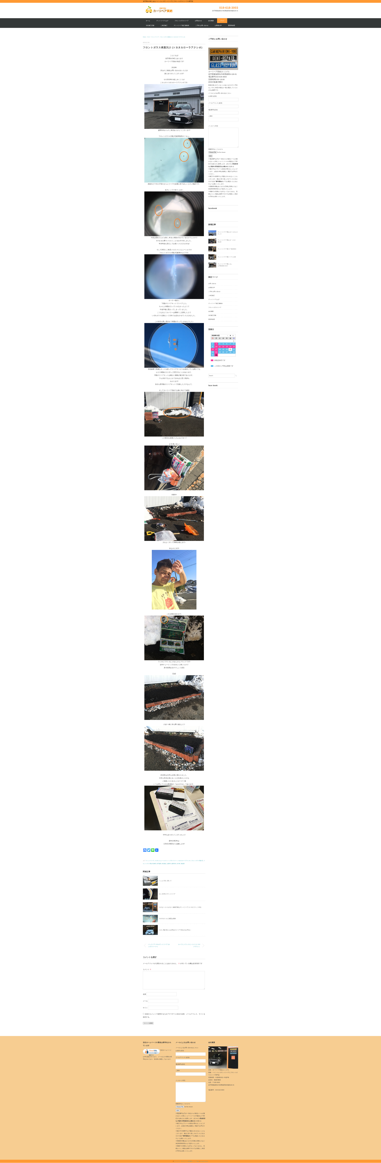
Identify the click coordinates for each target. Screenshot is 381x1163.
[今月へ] (230, 335)
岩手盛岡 (159, 863)
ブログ (222, 20)
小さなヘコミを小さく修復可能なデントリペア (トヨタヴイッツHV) (180, 907)
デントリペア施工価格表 (181, 25)
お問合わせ (198, 20)
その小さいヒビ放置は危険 (167, 918)
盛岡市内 (173, 863)
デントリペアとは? (162, 20)
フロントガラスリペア (182, 20)
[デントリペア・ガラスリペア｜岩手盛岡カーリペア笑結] (158, 7)
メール (145, 1001)
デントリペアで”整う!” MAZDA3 (227, 249)
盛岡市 (169, 863)
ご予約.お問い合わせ (201, 25)
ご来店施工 (164, 25)
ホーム (148, 20)
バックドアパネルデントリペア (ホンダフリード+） (159, 945)
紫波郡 (183, 863)
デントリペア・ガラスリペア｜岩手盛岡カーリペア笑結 (186, 1161)
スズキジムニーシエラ (161, 860)
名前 (144, 994)
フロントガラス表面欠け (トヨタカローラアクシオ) (172, 37)
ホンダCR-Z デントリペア (167, 894)
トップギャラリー (172, 860)
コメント (147, 969)
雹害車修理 (231, 25)
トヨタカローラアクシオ (183, 860)
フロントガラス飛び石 (197, 860)
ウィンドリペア (150, 860)
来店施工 (164, 863)
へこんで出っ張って (165, 880)
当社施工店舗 (150, 25)
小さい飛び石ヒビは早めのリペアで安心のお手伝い (175, 930)
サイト (145, 1008)
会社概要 (211, 20)
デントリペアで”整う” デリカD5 (227, 257)
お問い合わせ (212, 283)
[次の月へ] (234, 335)
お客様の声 (218, 25)
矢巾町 (178, 863)
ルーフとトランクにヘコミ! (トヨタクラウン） (189, 945)
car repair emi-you (204, 1161)
